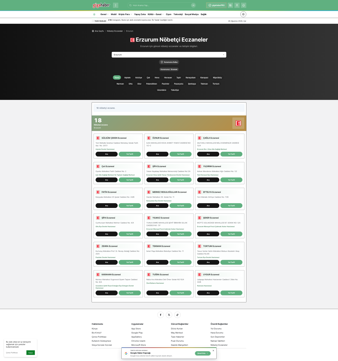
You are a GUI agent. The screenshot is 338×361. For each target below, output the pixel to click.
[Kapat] (213, 350)
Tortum (216, 84)
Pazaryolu (178, 84)
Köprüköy (217, 77)
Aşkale (127, 77)
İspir (179, 77)
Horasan (168, 77)
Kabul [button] (31, 353)
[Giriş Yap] (237, 5)
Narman (120, 84)
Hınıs (157, 77)
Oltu (131, 84)
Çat (148, 77)
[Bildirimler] (243, 5)
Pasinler (165, 84)
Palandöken (151, 84)
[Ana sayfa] (94, 14)
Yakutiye (175, 90)
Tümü (116, 77)
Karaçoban (191, 77)
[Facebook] (160, 315)
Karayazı (204, 77)
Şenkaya (192, 84)
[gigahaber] (101, 5)
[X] (169, 315)
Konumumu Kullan (171, 62)
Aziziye (138, 77)
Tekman (204, 84)
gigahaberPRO (218, 5)
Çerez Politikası (12, 353)
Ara (106, 154)
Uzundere (161, 90)
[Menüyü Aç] (115, 5)
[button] (230, 5)
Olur (139, 84)
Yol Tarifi (129, 154)
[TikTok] (177, 315)
